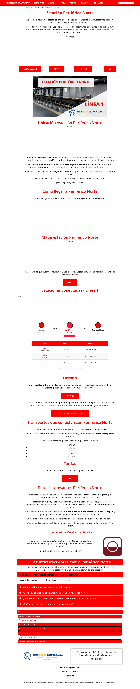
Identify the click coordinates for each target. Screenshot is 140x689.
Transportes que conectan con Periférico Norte (33, 629)
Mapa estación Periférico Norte (28, 625)
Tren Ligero (28, 8)
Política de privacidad (70, 667)
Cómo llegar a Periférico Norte (28, 620)
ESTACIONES (39, 3)
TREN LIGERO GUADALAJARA (18, 3)
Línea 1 (36, 8)
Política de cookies (70, 671)
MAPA (62, 3)
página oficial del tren (98, 685)
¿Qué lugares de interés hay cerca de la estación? (48, 604)
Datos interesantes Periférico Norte (29, 633)
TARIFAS (72, 3)
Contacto (70, 675)
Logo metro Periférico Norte (28, 637)
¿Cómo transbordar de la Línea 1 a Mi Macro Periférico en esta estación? (59, 598)
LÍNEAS (51, 3)
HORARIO (84, 3)
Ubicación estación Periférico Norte (29, 616)
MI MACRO (98, 3)
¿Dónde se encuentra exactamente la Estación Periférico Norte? (55, 592)
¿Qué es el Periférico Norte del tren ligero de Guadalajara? (48, 574)
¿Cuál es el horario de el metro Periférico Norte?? (47, 587)
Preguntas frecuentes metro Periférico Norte (32, 641)
